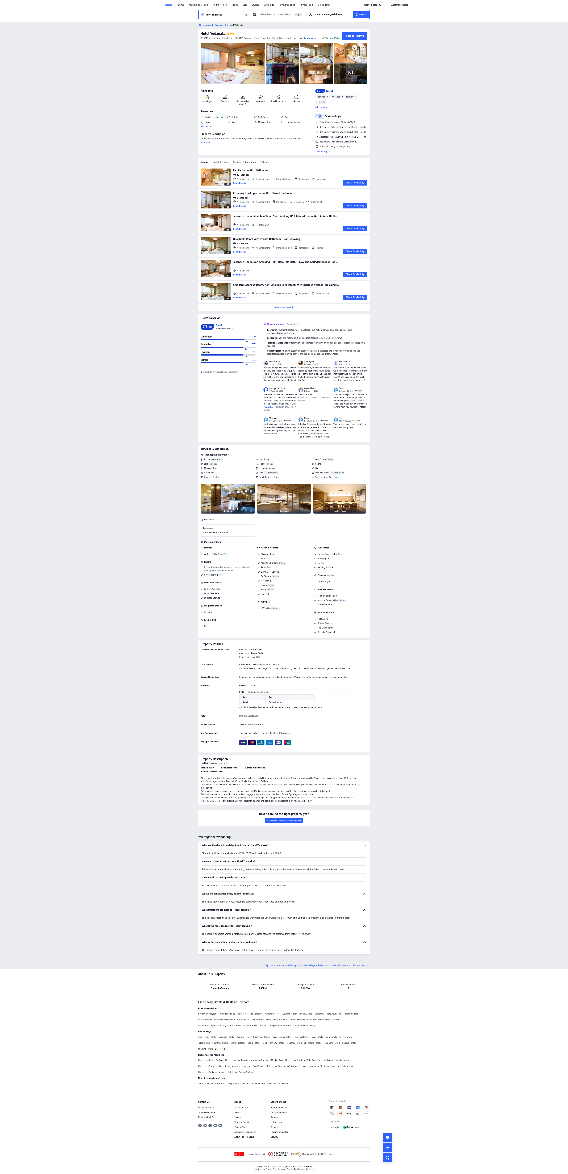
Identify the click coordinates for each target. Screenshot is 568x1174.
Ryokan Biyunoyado (207, 1014)
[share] (387, 1147)
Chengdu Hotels (237, 1043)
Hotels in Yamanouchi (340, 965)
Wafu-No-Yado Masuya (305, 1025)
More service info (206, 1117)
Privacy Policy (240, 1127)
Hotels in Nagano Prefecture (315, 965)
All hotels (275, 1127)
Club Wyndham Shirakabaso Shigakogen (216, 1020)
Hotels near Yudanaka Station (211, 1072)
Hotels (168, 5)
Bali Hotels (220, 1049)
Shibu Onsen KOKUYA (261, 1020)
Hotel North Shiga (227, 1014)
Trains (235, 5)
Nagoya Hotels (349, 1043)
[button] (336, 5)
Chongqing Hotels (312, 1043)
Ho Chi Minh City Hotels (273, 1043)
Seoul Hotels (331, 1037)
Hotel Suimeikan (297, 1020)
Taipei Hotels (204, 1043)
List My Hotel (277, 1122)
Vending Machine (325, 567)
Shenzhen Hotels (220, 1043)
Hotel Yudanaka (213, 33)
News (237, 1112)
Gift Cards (269, 5)
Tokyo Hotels (317, 1037)
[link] (372, 4)
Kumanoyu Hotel (272, 1014)
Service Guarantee (206, 1112)
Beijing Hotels (345, 1037)
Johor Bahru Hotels (207, 1037)
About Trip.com (241, 1107)
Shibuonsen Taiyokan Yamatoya (212, 1025)
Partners (274, 1117)
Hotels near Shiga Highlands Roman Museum (219, 1066)
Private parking (211, 459)
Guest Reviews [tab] (221, 162)
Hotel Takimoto (280, 1020)
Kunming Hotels (205, 1049)
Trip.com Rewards (279, 1112)
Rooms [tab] (204, 162)
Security (274, 1137)
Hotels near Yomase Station (240, 1072)
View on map (321, 151)
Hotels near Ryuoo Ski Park (210, 1060)
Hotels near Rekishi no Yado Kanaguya (302, 1060)
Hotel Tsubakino (333, 1014)
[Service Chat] (387, 1157)
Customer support (206, 1107)
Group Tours (324, 5)
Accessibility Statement (245, 1132)
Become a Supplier (279, 1132)
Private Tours (306, 5)
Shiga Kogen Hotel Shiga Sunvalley (323, 1020)
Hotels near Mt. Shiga (319, 1066)
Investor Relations (279, 1107)
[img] (233, 63)
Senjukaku (319, 1014)
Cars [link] (245, 5)
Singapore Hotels (226, 1037)
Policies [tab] (264, 162)
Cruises (255, 5)
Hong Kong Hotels (331, 1043)
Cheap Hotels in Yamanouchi (240, 1083)
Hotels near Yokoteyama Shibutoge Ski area (286, 1066)
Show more (206, 142)
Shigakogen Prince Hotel (281, 1025)
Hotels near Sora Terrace (236, 1060)
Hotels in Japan (292, 965)
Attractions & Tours (198, 5)
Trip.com (269, 965)
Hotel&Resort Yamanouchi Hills (243, 1025)
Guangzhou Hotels (261, 1037)
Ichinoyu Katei (305, 1014)
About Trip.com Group (244, 1137)
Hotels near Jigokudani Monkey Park (266, 1060)
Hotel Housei (243, 1020)
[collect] (387, 1137)
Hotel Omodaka (351, 1014)
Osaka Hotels (253, 1043)
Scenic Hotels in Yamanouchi (211, 1083)
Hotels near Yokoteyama (342, 1066)
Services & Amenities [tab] (244, 162)
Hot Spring (265, 459)
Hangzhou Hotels (294, 1043)
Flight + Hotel (220, 5)
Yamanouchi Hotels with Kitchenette (271, 1083)
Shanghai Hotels (243, 1037)
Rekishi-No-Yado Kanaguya (250, 1014)
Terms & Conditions (243, 1122)
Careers (237, 1117)
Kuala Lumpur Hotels (281, 1037)
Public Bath (266, 567)
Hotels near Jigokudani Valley (336, 1060)
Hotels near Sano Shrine (253, 1066)
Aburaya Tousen (289, 1014)
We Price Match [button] (332, 38)
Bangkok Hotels (301, 1037)
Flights (180, 5)
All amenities (206, 126)
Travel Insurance (287, 5)
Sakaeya (263, 1025)
